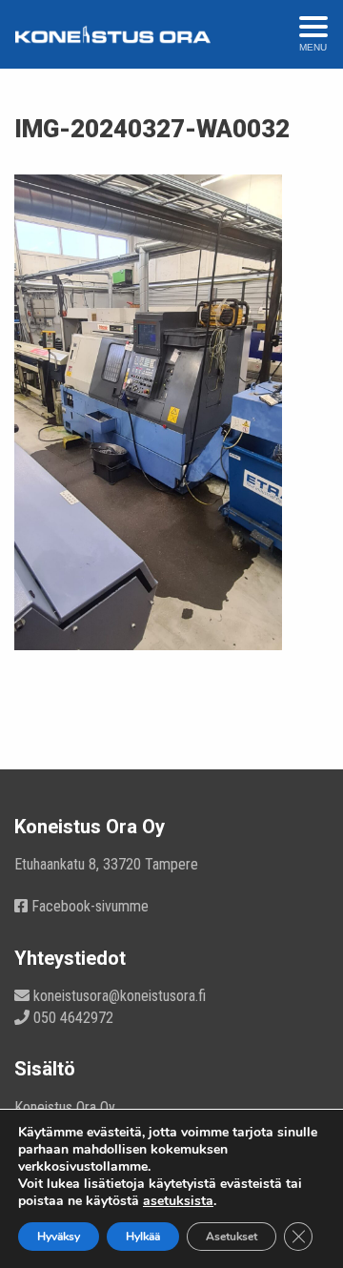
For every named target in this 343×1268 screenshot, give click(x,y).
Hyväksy (58, 1236)
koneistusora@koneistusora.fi (118, 996)
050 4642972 (71, 1018)
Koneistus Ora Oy (64, 1107)
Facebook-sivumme (88, 906)
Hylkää (143, 1236)
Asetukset (231, 1236)
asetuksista (178, 1201)
